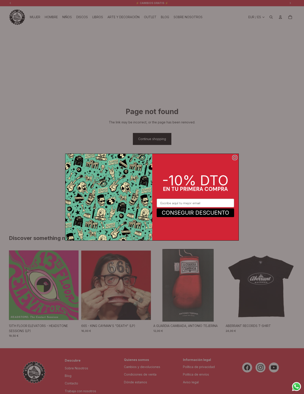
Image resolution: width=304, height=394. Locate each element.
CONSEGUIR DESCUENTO (195, 212)
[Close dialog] (235, 157)
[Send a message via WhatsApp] (296, 386)
